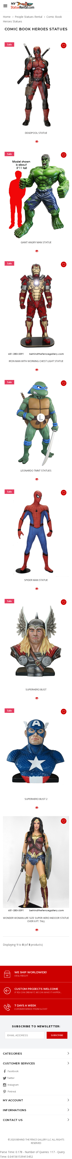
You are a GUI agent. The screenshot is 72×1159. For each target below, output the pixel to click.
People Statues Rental (28, 17)
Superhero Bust (36, 689)
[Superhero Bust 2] (36, 751)
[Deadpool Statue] (36, 85)
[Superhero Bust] (36, 641)
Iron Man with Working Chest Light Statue (36, 361)
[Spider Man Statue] (36, 532)
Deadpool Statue (36, 133)
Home (7, 17)
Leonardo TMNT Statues (36, 470)
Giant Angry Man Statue (36, 242)
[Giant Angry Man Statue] (36, 194)
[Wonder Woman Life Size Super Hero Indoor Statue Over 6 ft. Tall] (36, 865)
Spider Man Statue (36, 580)
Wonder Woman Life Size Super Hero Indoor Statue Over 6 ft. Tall (36, 919)
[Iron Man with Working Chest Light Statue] (36, 308)
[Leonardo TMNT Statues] (36, 422)
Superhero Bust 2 (36, 799)
